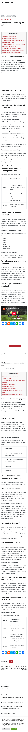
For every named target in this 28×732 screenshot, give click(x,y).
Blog (2, 360)
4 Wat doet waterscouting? (8, 42)
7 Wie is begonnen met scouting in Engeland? (13, 50)
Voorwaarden (6, 688)
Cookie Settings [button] (6, 728)
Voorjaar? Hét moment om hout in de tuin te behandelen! (13, 703)
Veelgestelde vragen (6, 19)
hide (18, 33)
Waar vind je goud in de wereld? (6, 668)
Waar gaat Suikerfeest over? (6, 353)
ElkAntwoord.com (7, 3)
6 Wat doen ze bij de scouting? (9, 388)
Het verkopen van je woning (9, 713)
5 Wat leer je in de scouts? (8, 386)
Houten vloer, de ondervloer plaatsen (11, 708)
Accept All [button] (14, 728)
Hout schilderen (6, 700)
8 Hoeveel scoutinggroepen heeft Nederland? (13, 394)
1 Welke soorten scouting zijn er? (10, 36)
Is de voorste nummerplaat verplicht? (20, 668)
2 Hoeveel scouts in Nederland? (9, 38)
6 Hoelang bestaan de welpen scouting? (11, 48)
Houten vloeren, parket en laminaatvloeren (12, 706)
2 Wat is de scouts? (7, 378)
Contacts (5, 684)
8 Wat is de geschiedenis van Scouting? (11, 52)
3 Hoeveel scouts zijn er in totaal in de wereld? (13, 40)
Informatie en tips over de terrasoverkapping (13, 697)
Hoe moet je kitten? (7, 711)
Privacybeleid (6, 686)
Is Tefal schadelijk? (21, 352)
